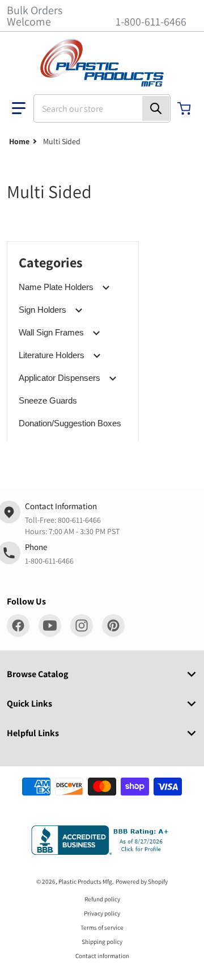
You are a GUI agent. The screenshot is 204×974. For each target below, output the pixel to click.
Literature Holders (51, 355)
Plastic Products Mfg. (86, 881)
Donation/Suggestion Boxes (70, 423)
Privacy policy (102, 913)
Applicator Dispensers (59, 378)
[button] (19, 108)
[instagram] (81, 625)
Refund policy (102, 899)
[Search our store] (155, 108)
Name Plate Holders (56, 287)
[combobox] (102, 108)
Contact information (102, 956)
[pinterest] (113, 625)
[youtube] (50, 625)
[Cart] (185, 108)
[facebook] (18, 625)
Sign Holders (42, 309)
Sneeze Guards (48, 400)
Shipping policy (102, 942)
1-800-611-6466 (151, 21)
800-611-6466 (79, 520)
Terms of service (102, 927)
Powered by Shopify (142, 881)
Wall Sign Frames (51, 332)
